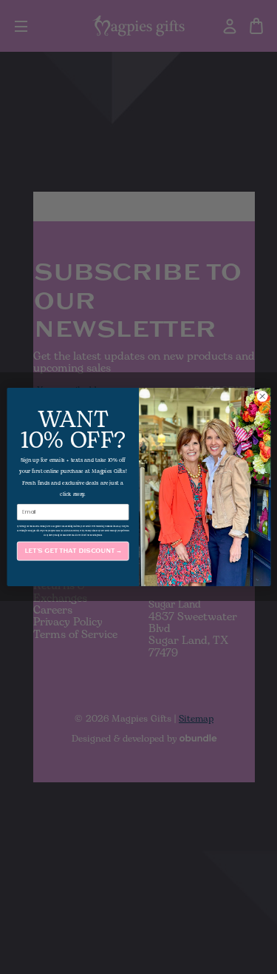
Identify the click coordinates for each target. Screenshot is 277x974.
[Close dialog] (262, 397)
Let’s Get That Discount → (72, 551)
